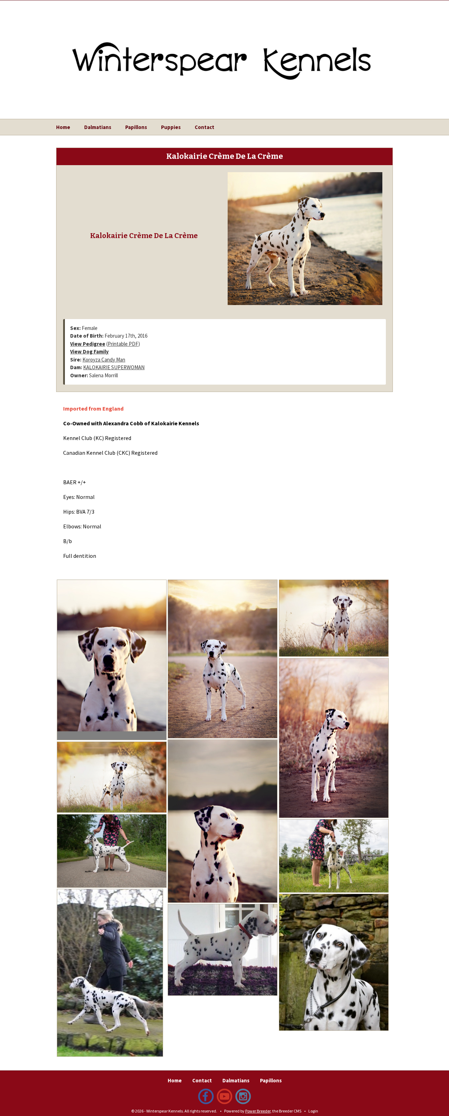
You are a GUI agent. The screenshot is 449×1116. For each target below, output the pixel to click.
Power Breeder (257, 1111)
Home (63, 127)
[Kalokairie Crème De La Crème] (305, 237)
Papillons (136, 127)
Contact (204, 127)
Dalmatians (97, 127)
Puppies (171, 127)
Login (313, 1111)
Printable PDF (123, 343)
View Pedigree (87, 343)
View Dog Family (89, 351)
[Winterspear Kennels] (224, 53)
